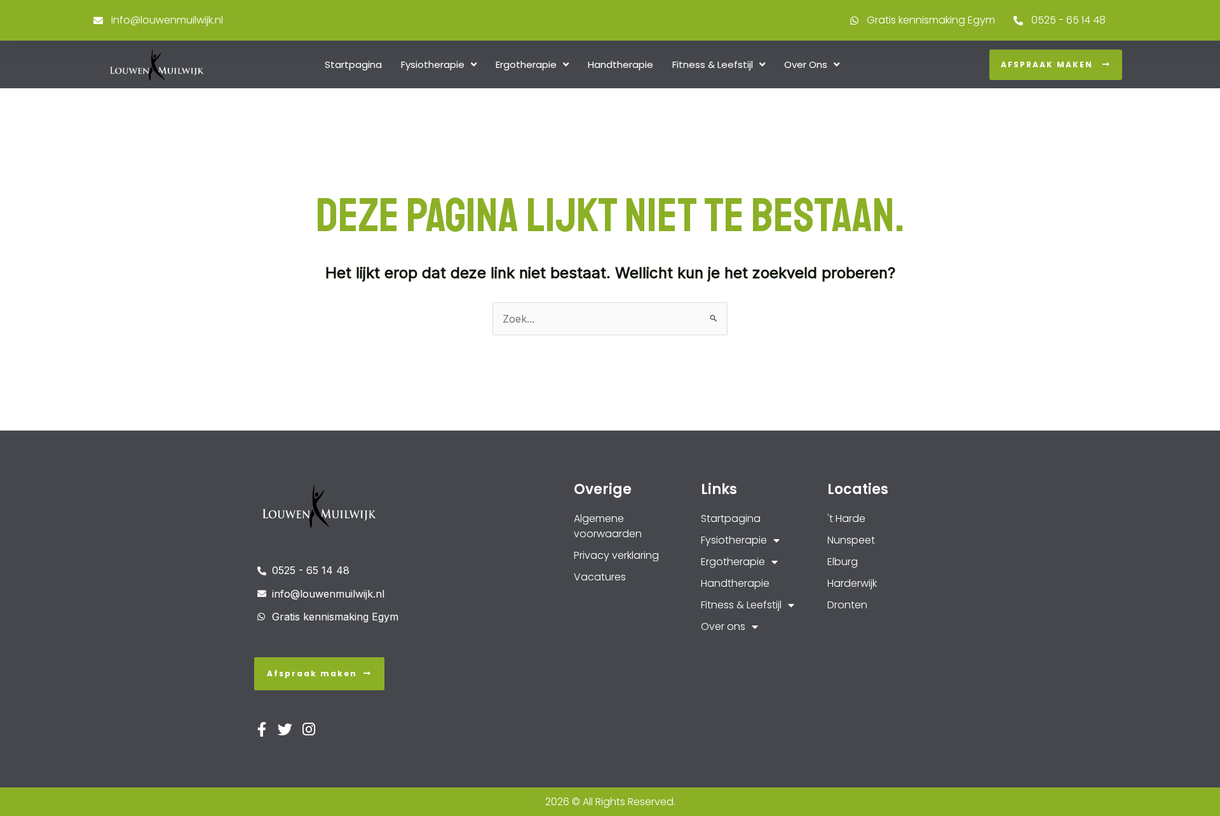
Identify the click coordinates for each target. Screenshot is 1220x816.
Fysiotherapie (432, 64)
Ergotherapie (526, 64)
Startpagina (353, 64)
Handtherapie (620, 64)
